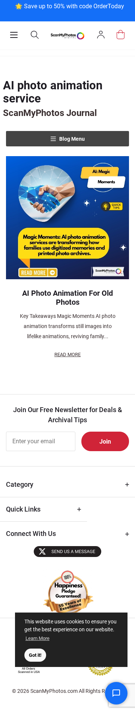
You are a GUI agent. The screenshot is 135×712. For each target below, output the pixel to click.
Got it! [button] (35, 655)
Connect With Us (31, 533)
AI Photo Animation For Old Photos (67, 298)
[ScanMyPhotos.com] (67, 35)
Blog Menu (71, 139)
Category (19, 484)
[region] (69, 10)
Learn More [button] (38, 638)
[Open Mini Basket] (120, 34)
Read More (67, 354)
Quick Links (23, 509)
